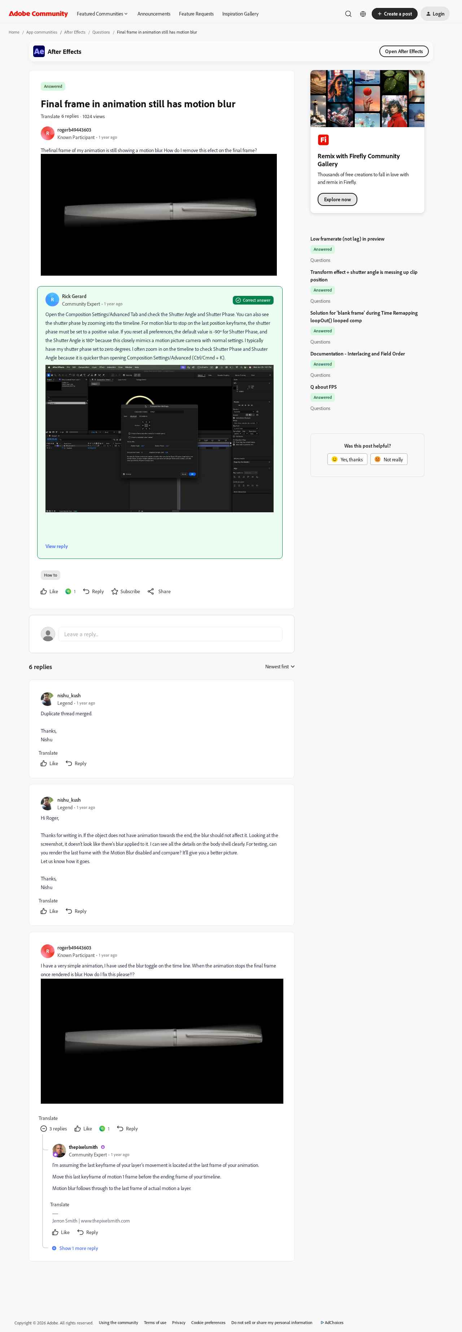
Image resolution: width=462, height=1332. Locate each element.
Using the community (118, 1322)
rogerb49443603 (74, 129)
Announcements (154, 13)
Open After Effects (404, 51)
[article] (161, 730)
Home (14, 32)
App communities (41, 32)
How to (50, 575)
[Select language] (363, 14)
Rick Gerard (74, 296)
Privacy (179, 1322)
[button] (395, 14)
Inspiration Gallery (240, 13)
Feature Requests (196, 13)
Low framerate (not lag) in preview (347, 239)
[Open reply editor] (161, 634)
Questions (101, 32)
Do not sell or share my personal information (272, 1322)
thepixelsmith (83, 1147)
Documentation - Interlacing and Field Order (357, 353)
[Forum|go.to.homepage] (38, 14)
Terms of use (155, 1322)
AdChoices (334, 1322)
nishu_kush (69, 695)
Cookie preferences (208, 1322)
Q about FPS (323, 387)
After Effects (75, 32)
